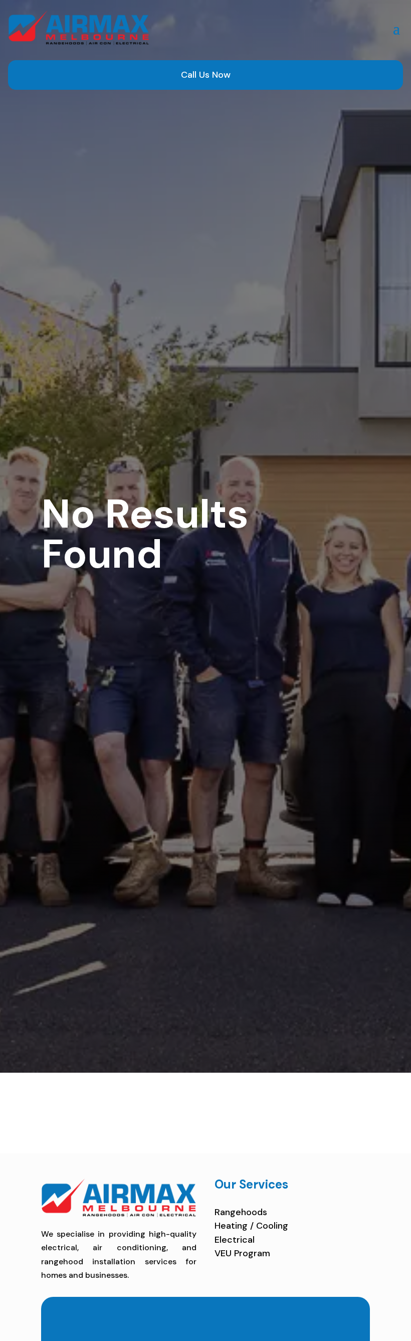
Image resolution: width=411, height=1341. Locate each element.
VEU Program (242, 1253)
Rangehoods (241, 1212)
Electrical (235, 1240)
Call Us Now (206, 75)
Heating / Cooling (251, 1226)
